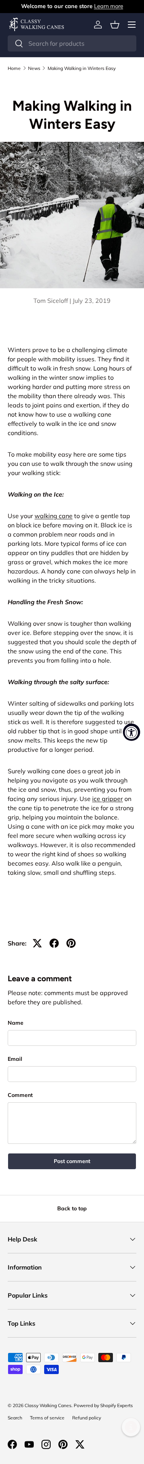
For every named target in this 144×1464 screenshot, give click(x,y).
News (34, 68)
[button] (114, 24)
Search (15, 1418)
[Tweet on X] (37, 943)
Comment (20, 1095)
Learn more (108, 6)
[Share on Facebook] (54, 943)
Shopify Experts (116, 1405)
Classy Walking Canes (48, 1405)
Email (15, 1058)
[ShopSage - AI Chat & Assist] (131, 1427)
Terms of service (47, 1418)
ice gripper (107, 799)
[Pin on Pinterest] (71, 943)
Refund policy (86, 1418)
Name (15, 1022)
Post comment (72, 1161)
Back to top (72, 1208)
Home (14, 68)
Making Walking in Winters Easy (82, 68)
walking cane (54, 516)
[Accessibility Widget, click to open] (131, 732)
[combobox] (72, 43)
